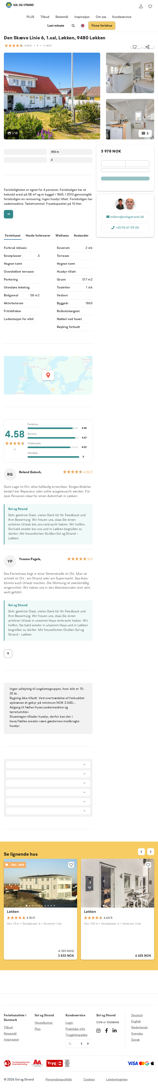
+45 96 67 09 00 (127, 228)
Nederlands (139, 1027)
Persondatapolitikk (58, 1079)
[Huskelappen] (150, 6)
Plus (37, 1029)
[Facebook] (106, 1030)
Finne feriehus (102, 26)
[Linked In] (115, 1030)
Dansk (135, 1040)
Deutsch (137, 1015)
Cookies (89, 1079)
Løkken (13, 911)
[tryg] (55, 1066)
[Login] (141, 6)
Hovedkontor (44, 1023)
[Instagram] (98, 1030)
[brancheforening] (17, 1066)
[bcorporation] (68, 1066)
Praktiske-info (75, 1029)
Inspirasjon (82, 17)
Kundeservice (121, 17)
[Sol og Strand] (20, 5)
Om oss (101, 17)
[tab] (26, 906)
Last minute (55, 26)
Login (69, 1023)
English (136, 1021)
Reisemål (61, 17)
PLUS (30, 17)
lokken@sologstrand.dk (127, 217)
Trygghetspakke (76, 1035)
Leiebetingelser (117, 1079)
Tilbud (44, 17)
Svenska (137, 1034)
